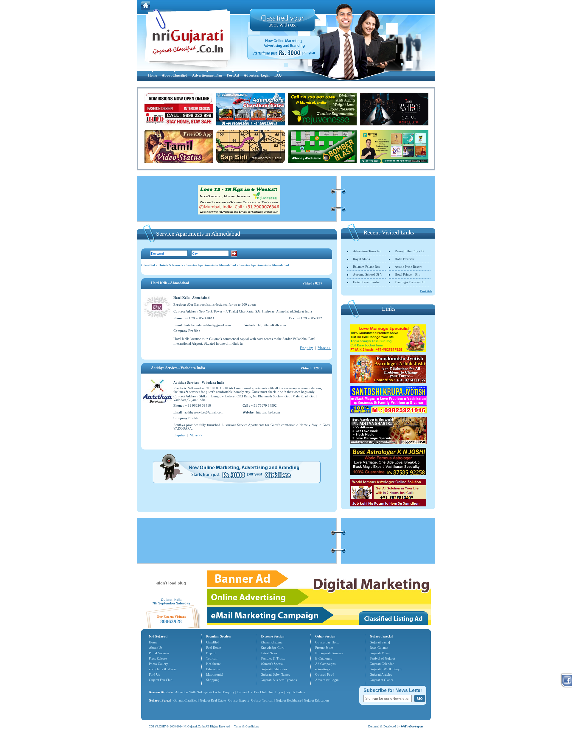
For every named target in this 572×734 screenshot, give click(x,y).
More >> (324, 348)
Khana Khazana (271, 642)
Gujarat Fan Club (160, 680)
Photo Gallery (158, 663)
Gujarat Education (316, 700)
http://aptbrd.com (268, 412)
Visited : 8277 (312, 283)
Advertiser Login (257, 75)
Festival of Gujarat (382, 658)
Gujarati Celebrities (274, 669)
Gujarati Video (380, 653)
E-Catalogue (323, 658)
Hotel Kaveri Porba (366, 282)
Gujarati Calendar (382, 663)
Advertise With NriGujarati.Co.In (198, 692)
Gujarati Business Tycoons (279, 680)
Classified (148, 265)
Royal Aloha (361, 259)
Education (213, 669)
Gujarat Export (238, 700)
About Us (155, 647)
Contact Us (244, 692)
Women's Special (272, 663)
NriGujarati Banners (329, 653)
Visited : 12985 (311, 368)
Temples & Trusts (273, 658)
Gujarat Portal (160, 700)
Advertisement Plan (207, 75)
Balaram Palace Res (366, 266)
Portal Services (159, 653)
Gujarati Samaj (380, 642)
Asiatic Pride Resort (408, 266)
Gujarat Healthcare (288, 700)
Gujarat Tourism (262, 700)
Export (211, 653)
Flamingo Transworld (410, 282)
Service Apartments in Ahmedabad (211, 265)
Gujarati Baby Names (275, 674)
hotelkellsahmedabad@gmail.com (207, 325)
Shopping (213, 680)
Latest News (269, 653)
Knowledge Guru (273, 647)
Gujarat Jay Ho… (327, 642)
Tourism (211, 658)
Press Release (158, 658)
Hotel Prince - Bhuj (408, 274)
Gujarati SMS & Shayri (386, 669)
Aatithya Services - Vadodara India (178, 368)
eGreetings (322, 669)
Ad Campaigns (325, 663)
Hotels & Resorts (170, 265)
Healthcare (213, 663)
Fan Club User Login (268, 692)
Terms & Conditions (246, 726)
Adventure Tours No (367, 251)
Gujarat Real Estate (213, 700)
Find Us (154, 674)
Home (152, 75)
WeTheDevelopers (412, 726)
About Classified (174, 75)
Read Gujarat (379, 647)
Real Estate (213, 647)
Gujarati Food (324, 674)
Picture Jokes (324, 647)
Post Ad (233, 75)
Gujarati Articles (381, 674)
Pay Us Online (295, 692)
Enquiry (306, 348)
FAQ (278, 75)
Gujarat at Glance (382, 680)
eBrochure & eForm (163, 669)
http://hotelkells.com (272, 325)
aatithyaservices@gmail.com (203, 412)
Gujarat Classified (185, 700)
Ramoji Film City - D (409, 251)
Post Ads (426, 291)
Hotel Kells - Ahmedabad (170, 283)
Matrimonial (214, 674)
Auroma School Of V (368, 274)
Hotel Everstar (404, 259)
